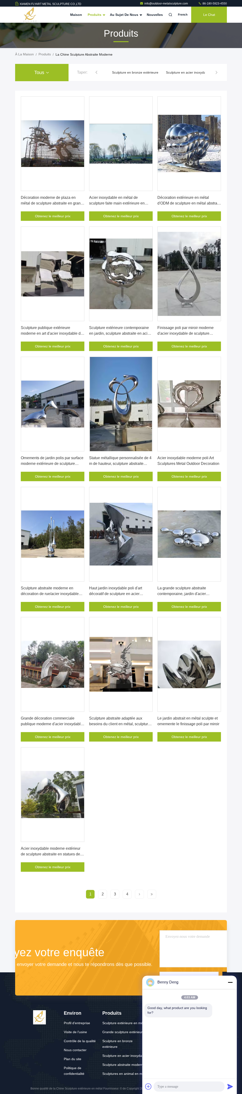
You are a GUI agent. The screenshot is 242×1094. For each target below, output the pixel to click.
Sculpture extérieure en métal (124, 1023)
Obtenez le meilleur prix (52, 216)
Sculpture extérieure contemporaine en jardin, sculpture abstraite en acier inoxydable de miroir (120, 333)
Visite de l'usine (75, 1032)
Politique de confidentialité (74, 1071)
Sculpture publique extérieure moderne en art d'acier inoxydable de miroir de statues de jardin (52, 333)
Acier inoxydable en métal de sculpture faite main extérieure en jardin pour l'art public (117, 203)
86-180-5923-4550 (214, 3)
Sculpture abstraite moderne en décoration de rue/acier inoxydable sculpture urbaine (50, 593)
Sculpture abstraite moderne (123, 1065)
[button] (96, 72)
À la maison (24, 54)
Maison (76, 15)
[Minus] (230, 982)
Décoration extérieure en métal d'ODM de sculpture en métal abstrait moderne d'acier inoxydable (188, 203)
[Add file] (148, 1086)
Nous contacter (75, 1050)
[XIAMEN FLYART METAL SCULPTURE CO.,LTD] (30, 15)
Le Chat (209, 15)
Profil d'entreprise (77, 1023)
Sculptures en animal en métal (125, 1074)
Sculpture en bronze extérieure (135, 72)
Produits (95, 15)
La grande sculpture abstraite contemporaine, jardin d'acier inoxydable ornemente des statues (186, 593)
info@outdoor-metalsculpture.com (166, 3)
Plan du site (72, 1059)
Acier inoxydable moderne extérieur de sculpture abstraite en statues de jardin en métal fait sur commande (50, 854)
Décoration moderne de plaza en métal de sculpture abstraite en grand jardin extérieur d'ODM (52, 203)
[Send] (230, 1086)
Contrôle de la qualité (80, 1041)
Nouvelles (155, 15)
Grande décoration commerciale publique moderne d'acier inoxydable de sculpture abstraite (52, 724)
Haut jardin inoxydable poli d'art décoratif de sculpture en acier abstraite (115, 593)
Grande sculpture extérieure (123, 1032)
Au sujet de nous (124, 15)
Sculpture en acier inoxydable (188, 72)
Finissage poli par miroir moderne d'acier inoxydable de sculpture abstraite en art (185, 333)
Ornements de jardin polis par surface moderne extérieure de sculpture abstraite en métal (52, 463)
